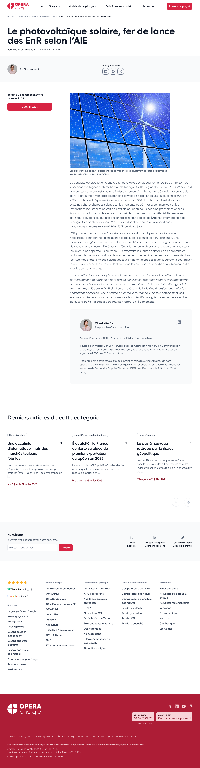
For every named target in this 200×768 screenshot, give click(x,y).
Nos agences (15, 621)
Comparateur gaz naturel (136, 593)
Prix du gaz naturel (132, 613)
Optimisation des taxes (97, 588)
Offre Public (52, 609)
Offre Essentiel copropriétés (62, 604)
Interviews (165, 607)
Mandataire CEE (93, 613)
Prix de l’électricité (132, 607)
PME (48, 640)
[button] (176, 502)
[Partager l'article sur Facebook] (113, 71)
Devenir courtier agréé (19, 736)
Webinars (165, 618)
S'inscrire (65, 547)
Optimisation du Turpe (97, 618)
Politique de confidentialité (81, 736)
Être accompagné (179, 6)
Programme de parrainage (23, 659)
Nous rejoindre (16, 626)
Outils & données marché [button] (118, 6)
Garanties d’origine (95, 648)
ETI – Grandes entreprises (60, 645)
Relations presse (17, 664)
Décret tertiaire (92, 628)
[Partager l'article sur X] (121, 71)
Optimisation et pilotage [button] (81, 6)
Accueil (11, 16)
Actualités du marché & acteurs (43, 16)
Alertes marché (92, 633)
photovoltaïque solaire (95, 200)
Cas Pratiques (168, 623)
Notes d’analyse (169, 588)
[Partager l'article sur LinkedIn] (105, 71)
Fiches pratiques (169, 613)
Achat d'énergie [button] (49, 6)
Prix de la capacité (132, 623)
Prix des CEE (128, 618)
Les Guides (166, 628)
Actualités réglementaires (174, 602)
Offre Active (53, 593)
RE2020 (88, 607)
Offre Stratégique (56, 598)
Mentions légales (105, 736)
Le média (22, 16)
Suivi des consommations (98, 623)
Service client (15, 669)
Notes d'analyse (17, 435)
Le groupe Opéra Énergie (22, 611)
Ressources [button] (148, 6)
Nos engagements (18, 616)
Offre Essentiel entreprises (60, 588)
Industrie (51, 619)
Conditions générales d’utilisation (48, 736)
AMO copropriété (94, 593)
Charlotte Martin (32, 69)
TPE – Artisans (54, 635)
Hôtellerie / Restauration (60, 629)
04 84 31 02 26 (30, 106)
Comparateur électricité (136, 588)
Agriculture (52, 624)
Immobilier (52, 614)
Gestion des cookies (126, 736)
